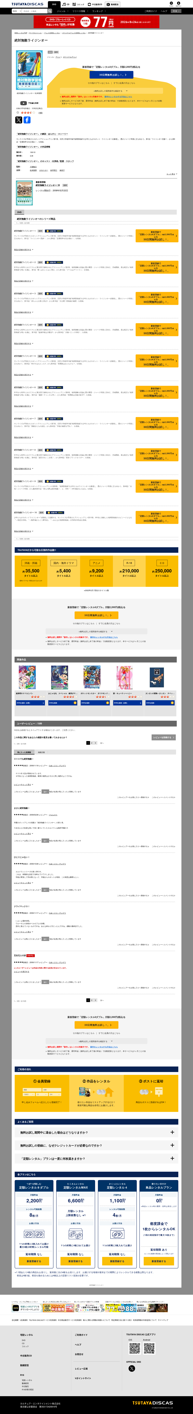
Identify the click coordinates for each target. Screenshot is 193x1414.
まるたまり (43, 170)
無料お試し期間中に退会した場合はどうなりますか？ (54, 1132)
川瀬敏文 (33, 166)
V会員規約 (24, 1320)
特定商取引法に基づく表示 (121, 1320)
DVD (54, 4)
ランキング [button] (97, 10)
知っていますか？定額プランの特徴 (86, 1301)
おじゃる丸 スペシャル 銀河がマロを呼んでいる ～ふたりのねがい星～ (77, 693)
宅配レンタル (27, 1380)
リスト (171, 6)
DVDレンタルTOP (21, 33)
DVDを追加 (53, 703)
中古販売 (25, 1386)
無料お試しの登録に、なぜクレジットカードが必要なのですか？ (61, 1145)
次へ (102, 743)
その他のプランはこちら (98, 82)
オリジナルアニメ (70, 57)
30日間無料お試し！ (111, 74)
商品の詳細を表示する (22, 249)
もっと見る (171, 174)
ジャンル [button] (61, 10)
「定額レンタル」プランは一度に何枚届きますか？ (52, 1158)
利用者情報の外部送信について (145, 1320)
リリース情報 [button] (78, 10)
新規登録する (34, 1261)
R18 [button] (175, 10)
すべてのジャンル (35, 33)
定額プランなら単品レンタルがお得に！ (119, 1301)
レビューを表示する (21, 971)
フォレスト (53, 814)
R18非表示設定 (28, 1389)
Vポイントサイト (83, 1378)
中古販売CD (97, 4)
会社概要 (15, 1320)
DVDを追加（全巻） (24, 703)
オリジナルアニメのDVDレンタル (74, 33)
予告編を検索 (33, 103)
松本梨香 (33, 170)
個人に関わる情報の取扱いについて (96, 1320)
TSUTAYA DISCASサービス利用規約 (43, 1320)
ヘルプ (164, 10)
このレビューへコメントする (163, 797)
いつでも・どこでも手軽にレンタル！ (25, 1301)
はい (45, 791)
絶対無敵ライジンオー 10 (48, 185)
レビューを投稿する (162, 737)
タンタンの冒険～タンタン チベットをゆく (162, 693)
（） (40, 112)
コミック (80, 4)
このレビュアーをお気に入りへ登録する (132, 797)
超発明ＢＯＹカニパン (24, 693)
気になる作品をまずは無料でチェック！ (151, 1301)
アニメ (58, 57)
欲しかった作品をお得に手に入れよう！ (57, 1301)
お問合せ (79, 1354)
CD (68, 4)
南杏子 (62, 170)
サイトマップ (163, 1320)
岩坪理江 (53, 170)
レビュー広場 (81, 1368)
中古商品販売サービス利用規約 (70, 1320)
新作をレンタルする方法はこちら (118, 96)
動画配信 (114, 4)
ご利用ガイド (150, 10)
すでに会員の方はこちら (124, 82)
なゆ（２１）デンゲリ (57, 765)
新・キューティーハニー (122, 693)
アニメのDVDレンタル (52, 33)
